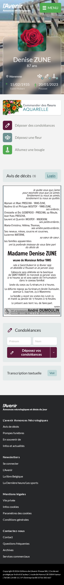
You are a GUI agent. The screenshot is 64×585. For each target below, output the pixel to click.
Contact (8, 537)
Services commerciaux (16, 556)
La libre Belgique (13, 476)
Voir (52, 373)
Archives (8, 550)
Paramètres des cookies (17, 513)
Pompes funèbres (13, 433)
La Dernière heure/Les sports (20, 482)
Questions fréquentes (16, 543)
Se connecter (10, 463)
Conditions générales (16, 519)
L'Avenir (7, 470)
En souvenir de (12, 439)
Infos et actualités (14, 445)
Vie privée (9, 500)
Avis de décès (11, 426)
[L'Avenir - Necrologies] (32, 405)
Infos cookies (11, 506)
